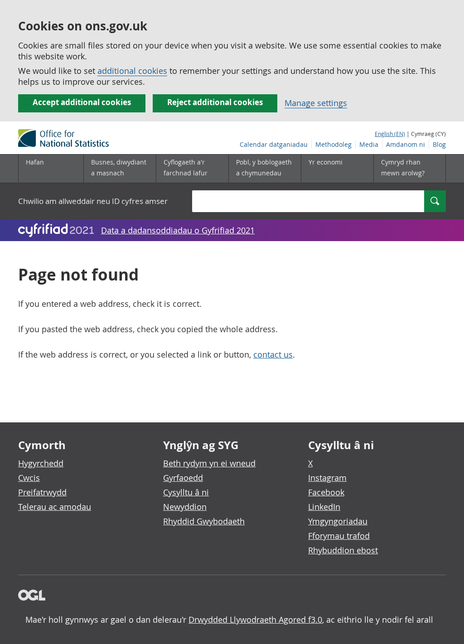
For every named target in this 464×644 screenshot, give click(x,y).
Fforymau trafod (339, 535)
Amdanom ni (405, 144)
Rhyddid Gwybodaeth (204, 521)
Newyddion (185, 506)
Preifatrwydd (42, 492)
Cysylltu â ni (186, 492)
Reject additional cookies (215, 102)
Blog (439, 144)
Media (368, 144)
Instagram (327, 477)
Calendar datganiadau (274, 144)
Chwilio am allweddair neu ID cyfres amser (93, 201)
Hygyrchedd (40, 463)
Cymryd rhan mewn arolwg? (403, 167)
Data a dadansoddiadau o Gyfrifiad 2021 (178, 230)
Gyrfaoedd (183, 477)
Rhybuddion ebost (343, 550)
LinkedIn (324, 506)
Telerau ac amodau (54, 506)
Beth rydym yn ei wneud (209, 463)
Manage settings (316, 102)
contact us (273, 354)
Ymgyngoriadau (337, 521)
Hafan (35, 162)
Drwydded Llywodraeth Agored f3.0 (255, 619)
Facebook (326, 492)
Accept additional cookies (82, 102)
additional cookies (132, 70)
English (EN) (390, 133)
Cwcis (29, 477)
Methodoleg (333, 144)
